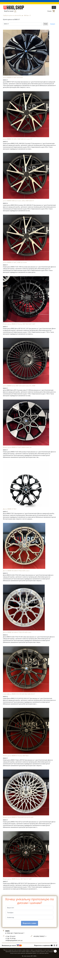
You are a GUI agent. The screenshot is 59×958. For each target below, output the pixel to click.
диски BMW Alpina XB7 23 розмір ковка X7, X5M (19, 386)
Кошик (49, 11)
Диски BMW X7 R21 (10, 509)
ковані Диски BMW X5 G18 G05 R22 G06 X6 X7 (19, 694)
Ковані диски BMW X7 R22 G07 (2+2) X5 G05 (18, 817)
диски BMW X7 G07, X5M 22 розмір (15, 262)
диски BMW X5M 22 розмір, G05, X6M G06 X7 (18, 201)
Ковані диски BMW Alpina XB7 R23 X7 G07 (17, 879)
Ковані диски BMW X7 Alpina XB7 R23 (15, 756)
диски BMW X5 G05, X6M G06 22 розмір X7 (17, 139)
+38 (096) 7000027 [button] (39, 936)
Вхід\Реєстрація (8, 11)
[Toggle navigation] (54, 7)
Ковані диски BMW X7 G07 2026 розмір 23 (17, 447)
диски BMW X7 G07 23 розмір (13, 77)
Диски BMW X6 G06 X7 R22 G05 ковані (16, 571)
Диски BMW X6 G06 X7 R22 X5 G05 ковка (17, 632)
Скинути (52, 24)
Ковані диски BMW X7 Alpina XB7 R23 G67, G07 (19, 324)
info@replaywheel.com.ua (14, 940)
